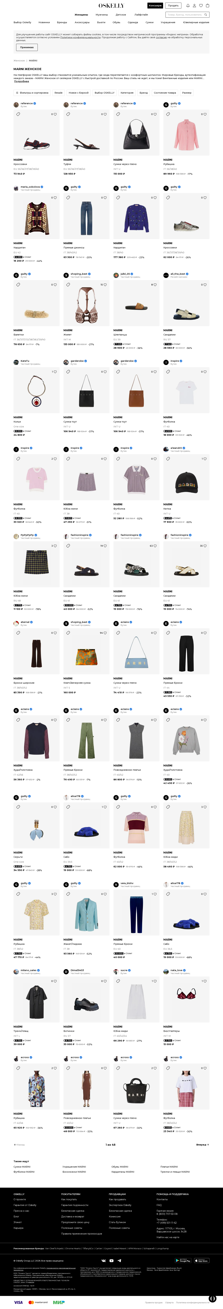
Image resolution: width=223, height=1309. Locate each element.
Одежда (133, 22)
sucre (124, 970)
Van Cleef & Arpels (54, 1248)
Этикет (18, 1222)
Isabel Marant (119, 1248)
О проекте (20, 1199)
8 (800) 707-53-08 (167, 1213)
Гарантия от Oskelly (25, 1205)
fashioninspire (79, 535)
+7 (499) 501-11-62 (167, 1222)
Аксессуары (82, 22)
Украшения (168, 22)
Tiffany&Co (87, 1248)
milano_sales (28, 970)
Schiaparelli (149, 1248)
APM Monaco (135, 1248)
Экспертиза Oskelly (120, 1205)
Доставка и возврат (72, 1216)
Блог (16, 1216)
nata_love (176, 970)
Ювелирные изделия (196, 22)
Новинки (44, 22)
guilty (174, 103)
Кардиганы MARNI (123, 1171)
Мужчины (102, 14)
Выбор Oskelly (22, 22)
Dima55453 (77, 970)
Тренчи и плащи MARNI (175, 1171)
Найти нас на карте (168, 1237)
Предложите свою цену (75, 1222)
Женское (19, 60)
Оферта (169, 1302)
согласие (161, 37)
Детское (121, 14)
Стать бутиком (117, 1222)
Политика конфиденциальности (192, 1302)
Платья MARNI (169, 1166)
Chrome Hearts (72, 1248)
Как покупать (69, 1199)
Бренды (62, 22)
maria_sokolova (30, 187)
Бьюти (101, 22)
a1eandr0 (176, 448)
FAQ (159, 1205)
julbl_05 (125, 274)
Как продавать (117, 1199)
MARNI (18, 159)
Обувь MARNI (120, 1166)
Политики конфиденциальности (80, 37)
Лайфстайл (141, 14)
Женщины (81, 14)
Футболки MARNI (24, 1171)
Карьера (18, 1228)
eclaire (125, 622)
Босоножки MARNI (74, 1171)
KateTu (25, 361)
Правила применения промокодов (81, 1233)
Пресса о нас (21, 1210)
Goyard (108, 1248)
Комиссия (114, 1216)
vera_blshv (127, 883)
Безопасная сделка (72, 1210)
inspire (175, 361)
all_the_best (178, 274)
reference (27, 103)
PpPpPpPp (27, 535)
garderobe (77, 361)
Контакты (162, 1199)
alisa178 (75, 796)
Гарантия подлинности (74, 1205)
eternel (25, 622)
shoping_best (79, 274)
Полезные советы (71, 1228)
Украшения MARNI (74, 1166)
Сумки (149, 22)
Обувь (116, 22)
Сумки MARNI (22, 1166)
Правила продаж (154, 1302)
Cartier (98, 1248)
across (25, 1057)
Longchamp (163, 1248)
